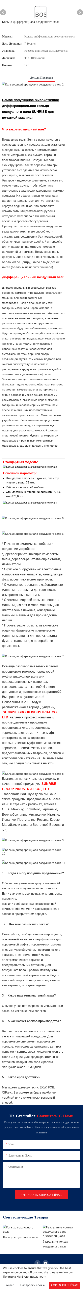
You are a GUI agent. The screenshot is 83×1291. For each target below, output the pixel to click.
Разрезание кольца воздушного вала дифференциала (55, 1244)
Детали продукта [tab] (41, 78)
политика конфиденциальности (24, 1276)
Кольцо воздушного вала (20, 1237)
